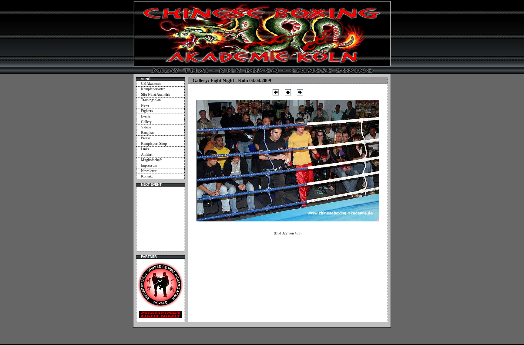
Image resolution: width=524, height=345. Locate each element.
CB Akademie (151, 83)
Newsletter (148, 171)
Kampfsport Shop (154, 143)
